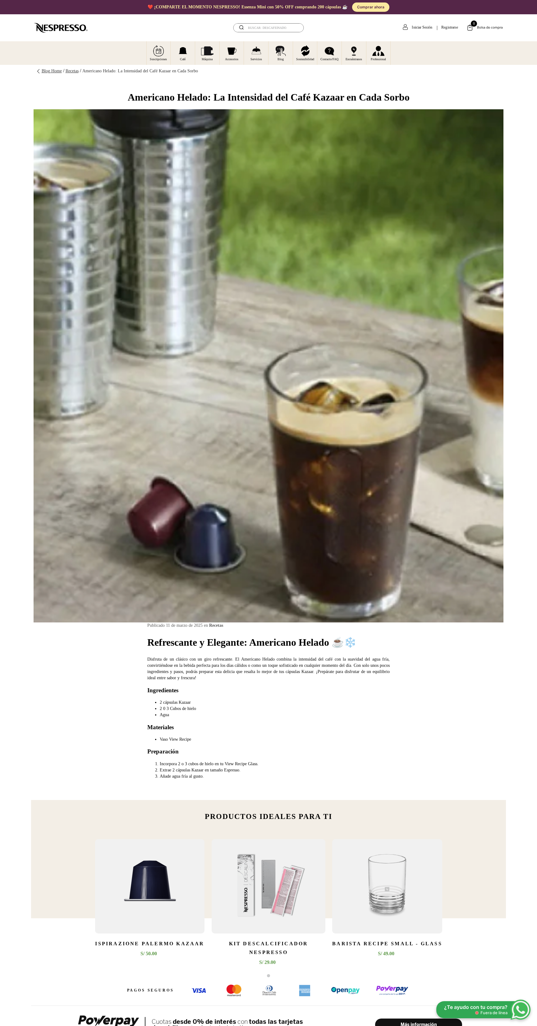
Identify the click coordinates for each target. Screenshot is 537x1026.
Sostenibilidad (305, 59)
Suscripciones (158, 59)
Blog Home (52, 71)
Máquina (207, 59)
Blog (281, 59)
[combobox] (268, 27)
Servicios (256, 59)
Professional (378, 59)
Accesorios (231, 59)
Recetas (72, 71)
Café (183, 59)
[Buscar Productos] (295, 28)
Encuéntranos (354, 59)
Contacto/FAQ (329, 59)
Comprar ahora (370, 7)
